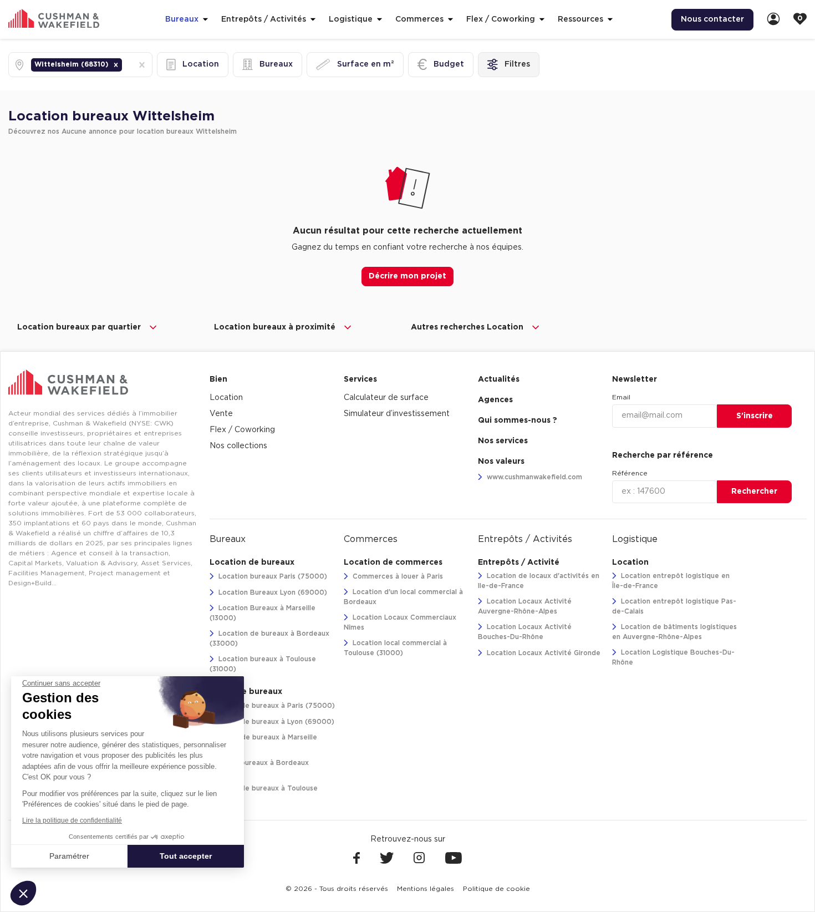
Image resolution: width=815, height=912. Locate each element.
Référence (630, 473)
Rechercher (754, 491)
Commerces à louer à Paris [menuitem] (396, 576)
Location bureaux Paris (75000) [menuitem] (271, 576)
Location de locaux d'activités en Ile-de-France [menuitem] (538, 580)
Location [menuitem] (226, 398)
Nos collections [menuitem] (238, 446)
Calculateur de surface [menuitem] (386, 398)
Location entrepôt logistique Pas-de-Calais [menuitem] (674, 606)
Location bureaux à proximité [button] (274, 327)
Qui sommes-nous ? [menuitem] (517, 420)
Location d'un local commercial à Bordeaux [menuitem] (403, 597)
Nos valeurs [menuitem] (501, 461)
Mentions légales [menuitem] (425, 888)
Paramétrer (69, 856)
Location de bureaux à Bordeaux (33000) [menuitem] (269, 638)
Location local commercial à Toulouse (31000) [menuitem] (395, 648)
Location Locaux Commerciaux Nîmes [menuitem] (400, 622)
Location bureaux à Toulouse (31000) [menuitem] (263, 664)
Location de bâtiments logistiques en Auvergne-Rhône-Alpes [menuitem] (674, 632)
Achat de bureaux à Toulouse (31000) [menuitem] (264, 793)
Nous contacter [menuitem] (712, 19)
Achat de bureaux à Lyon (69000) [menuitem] (275, 721)
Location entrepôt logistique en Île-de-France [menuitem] (671, 580)
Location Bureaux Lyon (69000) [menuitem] (271, 592)
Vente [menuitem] (221, 414)
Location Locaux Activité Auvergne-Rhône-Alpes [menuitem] (525, 606)
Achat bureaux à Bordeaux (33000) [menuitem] (259, 767)
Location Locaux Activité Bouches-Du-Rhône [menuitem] (525, 632)
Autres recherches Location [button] (467, 327)
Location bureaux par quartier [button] (79, 327)
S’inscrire (754, 416)
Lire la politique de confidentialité (72, 820)
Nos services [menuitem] (503, 441)
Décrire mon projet (407, 276)
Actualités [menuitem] (498, 379)
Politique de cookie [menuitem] (496, 888)
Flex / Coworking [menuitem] (242, 430)
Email (621, 397)
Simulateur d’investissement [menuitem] (397, 414)
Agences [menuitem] (495, 400)
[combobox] (125, 64)
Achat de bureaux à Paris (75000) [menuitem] (275, 705)
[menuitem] (773, 19)
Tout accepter (186, 856)
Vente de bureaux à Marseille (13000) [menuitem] (263, 742)
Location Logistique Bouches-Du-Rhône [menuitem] (673, 657)
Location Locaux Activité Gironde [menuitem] (542, 653)
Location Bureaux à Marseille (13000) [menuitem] (262, 613)
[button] (116, 65)
